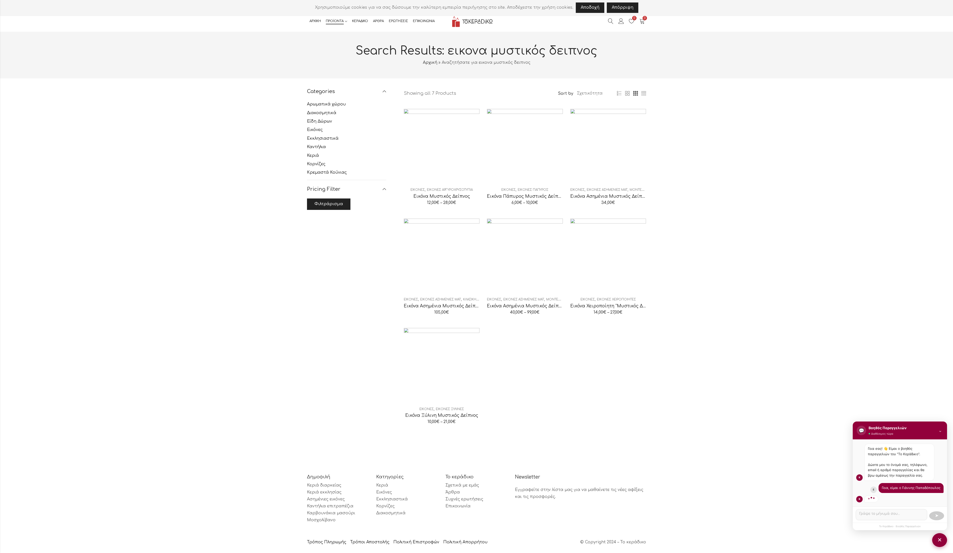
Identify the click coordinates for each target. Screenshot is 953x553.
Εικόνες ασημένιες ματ (607, 190)
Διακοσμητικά (321, 113)
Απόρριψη (622, 7)
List (619, 94)
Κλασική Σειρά (474, 299)
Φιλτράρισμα (328, 204)
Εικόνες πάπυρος (533, 190)
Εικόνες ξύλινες (450, 409)
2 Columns (627, 94)
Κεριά (313, 155)
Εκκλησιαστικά (323, 138)
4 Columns (644, 94)
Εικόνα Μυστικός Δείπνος (441, 196)
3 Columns (635, 94)
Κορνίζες (316, 164)
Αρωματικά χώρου (326, 104)
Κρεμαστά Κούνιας (327, 172)
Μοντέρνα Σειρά (643, 190)
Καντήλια (316, 147)
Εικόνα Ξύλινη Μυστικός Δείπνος (441, 415)
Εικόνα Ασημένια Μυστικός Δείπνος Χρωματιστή (624, 196)
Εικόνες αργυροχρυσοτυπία (450, 190)
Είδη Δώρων (319, 121)
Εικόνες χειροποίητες (616, 299)
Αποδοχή (590, 7)
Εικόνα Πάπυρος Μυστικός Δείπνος (526, 196)
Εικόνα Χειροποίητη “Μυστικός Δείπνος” (614, 306)
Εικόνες (417, 190)
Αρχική (430, 62)
